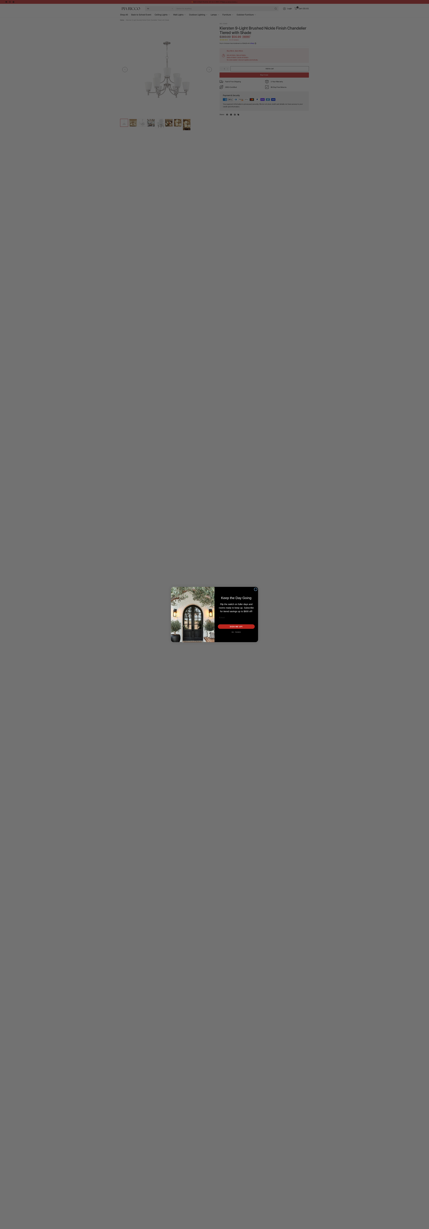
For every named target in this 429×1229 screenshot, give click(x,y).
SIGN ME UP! (236, 627)
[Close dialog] (255, 589)
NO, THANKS (236, 632)
